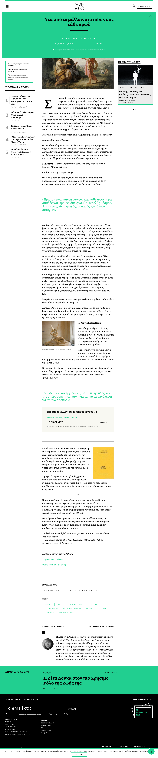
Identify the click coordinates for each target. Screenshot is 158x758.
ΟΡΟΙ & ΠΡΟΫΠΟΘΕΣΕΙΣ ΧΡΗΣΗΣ (16, 732)
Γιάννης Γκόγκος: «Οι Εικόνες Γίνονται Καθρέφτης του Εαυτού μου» (21, 100)
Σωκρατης (104, 608)
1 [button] (133, 109)
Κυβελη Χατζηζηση (19, 132)
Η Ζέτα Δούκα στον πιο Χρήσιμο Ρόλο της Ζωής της (76, 681)
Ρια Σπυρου (15, 120)
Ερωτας (60, 604)
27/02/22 (47, 672)
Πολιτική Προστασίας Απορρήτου (66, 427)
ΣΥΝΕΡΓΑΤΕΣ (9, 724)
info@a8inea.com (47, 733)
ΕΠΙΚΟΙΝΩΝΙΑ (10, 729)
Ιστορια (48, 604)
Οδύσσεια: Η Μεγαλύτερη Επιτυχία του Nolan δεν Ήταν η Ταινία (23, 139)
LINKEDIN (122, 746)
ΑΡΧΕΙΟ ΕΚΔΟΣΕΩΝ (12, 719)
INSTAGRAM (139, 746)
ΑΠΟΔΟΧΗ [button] (79, 754)
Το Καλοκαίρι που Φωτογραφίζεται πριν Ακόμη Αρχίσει (21, 152)
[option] (135, 85)
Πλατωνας (95, 604)
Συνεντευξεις (145, 87)
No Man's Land (66, 612)
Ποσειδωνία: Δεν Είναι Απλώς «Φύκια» (21, 127)
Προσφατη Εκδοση (142, 699)
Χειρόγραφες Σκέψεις (53, 559)
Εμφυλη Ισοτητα (77, 604)
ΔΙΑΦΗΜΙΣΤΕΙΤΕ (10, 727)
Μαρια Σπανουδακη (19, 106)
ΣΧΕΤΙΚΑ (8, 722)
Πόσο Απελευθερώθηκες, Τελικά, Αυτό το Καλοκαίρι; (23, 115)
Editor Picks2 (51, 608)
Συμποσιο (49, 612)
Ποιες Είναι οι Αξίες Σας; (54, 564)
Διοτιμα (90, 608)
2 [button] (135, 109)
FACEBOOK (106, 746)
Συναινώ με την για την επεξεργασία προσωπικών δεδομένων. (18, 77)
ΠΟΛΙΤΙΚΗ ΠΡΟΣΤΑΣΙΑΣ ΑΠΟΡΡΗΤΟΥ (18, 734)
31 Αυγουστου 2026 (128, 87)
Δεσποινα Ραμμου (18, 108)
